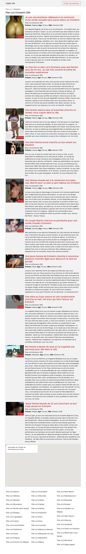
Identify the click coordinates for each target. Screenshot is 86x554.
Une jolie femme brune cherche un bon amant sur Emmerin (50, 143)
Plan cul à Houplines (39, 513)
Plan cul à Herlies (37, 508)
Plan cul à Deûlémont (14, 529)
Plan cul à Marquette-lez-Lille (42, 534)
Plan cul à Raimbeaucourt (66, 496)
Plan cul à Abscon (12, 492)
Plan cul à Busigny (13, 513)
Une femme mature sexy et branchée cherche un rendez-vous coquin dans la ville (50, 111)
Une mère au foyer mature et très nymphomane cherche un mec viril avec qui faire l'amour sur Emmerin (50, 299)
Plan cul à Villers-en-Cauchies (68, 529)
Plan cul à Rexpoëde (64, 500)
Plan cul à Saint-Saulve (65, 516)
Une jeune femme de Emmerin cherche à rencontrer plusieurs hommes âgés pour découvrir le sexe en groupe (52, 259)
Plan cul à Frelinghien (39, 492)
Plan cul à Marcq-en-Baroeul (42, 529)
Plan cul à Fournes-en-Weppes (17, 542)
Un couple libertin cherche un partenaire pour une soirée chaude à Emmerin (51, 221)
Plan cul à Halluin (37, 500)
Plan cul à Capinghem (14, 517)
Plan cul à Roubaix (63, 504)
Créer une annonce (71, 3)
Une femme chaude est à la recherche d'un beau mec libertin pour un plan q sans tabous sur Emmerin (52, 181)
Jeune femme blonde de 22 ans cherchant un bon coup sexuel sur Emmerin (51, 404)
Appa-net (10, 3)
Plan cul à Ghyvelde (38, 496)
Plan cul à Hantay (37, 504)
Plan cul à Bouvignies (14, 504)
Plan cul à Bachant (13, 500)
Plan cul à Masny (37, 542)
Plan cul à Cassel (12, 521)
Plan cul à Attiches (13, 496)
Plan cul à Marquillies (39, 538)
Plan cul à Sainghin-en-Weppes (65, 510)
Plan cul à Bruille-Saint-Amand (17, 508)
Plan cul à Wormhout (64, 540)
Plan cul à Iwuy (36, 521)
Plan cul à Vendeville (64, 524)
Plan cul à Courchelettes (15, 525)
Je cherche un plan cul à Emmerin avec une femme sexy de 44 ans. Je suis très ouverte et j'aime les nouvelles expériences (51, 70)
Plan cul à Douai (12, 534)
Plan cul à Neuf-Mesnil (65, 492)
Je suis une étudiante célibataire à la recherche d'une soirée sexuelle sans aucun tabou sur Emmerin (52, 18)
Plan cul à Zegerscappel (66, 545)
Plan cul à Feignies (13, 538)
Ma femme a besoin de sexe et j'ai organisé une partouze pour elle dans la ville (49, 348)
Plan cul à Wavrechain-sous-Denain (67, 534)
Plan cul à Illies (36, 517)
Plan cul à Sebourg (64, 520)
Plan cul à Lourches (38, 525)
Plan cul (9, 9)
